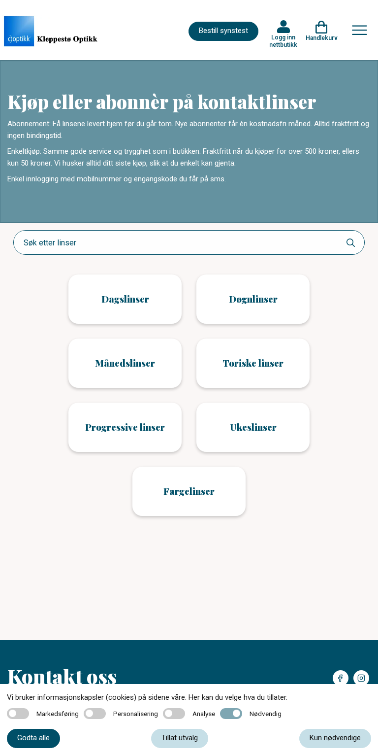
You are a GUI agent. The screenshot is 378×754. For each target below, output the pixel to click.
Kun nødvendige (335, 737)
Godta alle (33, 737)
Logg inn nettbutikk (283, 41)
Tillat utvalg (179, 737)
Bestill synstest (223, 30)
